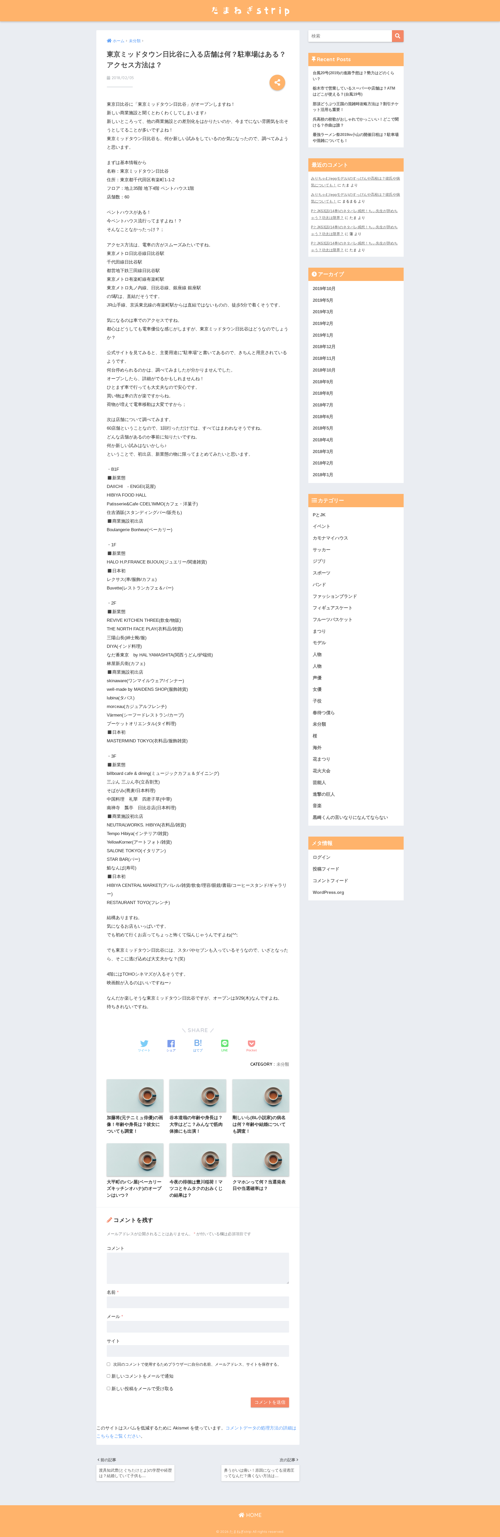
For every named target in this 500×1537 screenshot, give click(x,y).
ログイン (321, 857)
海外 (317, 747)
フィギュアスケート (333, 607)
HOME (253, 1515)
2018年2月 (323, 463)
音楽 (317, 805)
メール (115, 1316)
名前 (113, 1292)
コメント (115, 1248)
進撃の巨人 (324, 794)
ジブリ (319, 561)
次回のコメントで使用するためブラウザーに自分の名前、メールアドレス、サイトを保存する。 (197, 1364)
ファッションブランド (335, 596)
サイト (113, 1341)
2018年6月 (323, 416)
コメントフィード (330, 880)
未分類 (283, 1064)
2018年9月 (323, 381)
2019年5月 (323, 300)
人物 (317, 654)
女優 (317, 689)
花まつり (321, 759)
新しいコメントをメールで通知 (142, 1376)
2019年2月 (323, 323)
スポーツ (321, 572)
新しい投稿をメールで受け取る (142, 1388)
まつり (319, 631)
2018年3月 (323, 451)
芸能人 (319, 782)
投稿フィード (326, 869)
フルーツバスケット (333, 619)
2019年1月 (323, 335)
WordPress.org (328, 892)
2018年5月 (323, 428)
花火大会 (321, 770)
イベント (321, 526)
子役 (317, 701)
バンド (319, 584)
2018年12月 (324, 346)
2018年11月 (324, 358)
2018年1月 (323, 474)
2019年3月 (323, 311)
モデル (319, 642)
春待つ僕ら (324, 712)
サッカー (321, 549)
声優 (317, 677)
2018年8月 (323, 393)
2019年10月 (324, 288)
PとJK (319, 514)
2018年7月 (323, 405)
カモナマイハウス (330, 538)
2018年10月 (324, 370)
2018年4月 (323, 439)
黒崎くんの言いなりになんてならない (350, 817)
